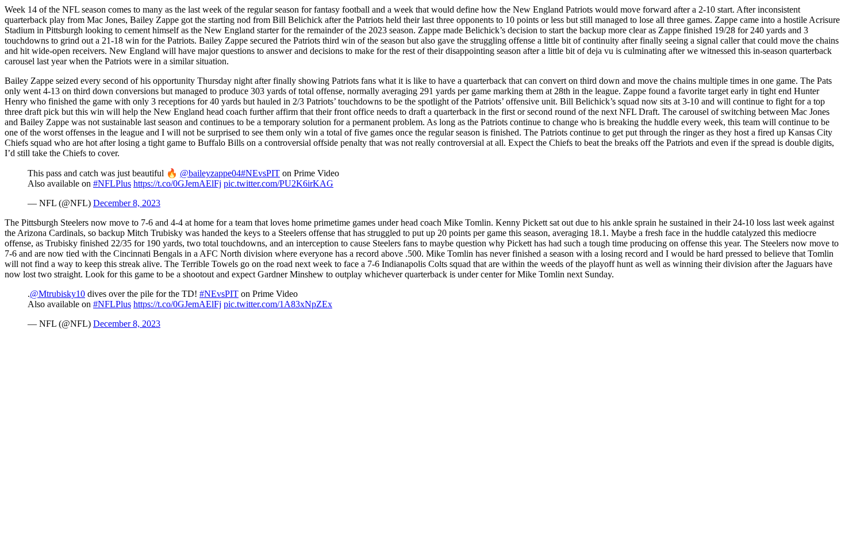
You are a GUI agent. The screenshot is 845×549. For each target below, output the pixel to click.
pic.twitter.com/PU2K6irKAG (278, 183)
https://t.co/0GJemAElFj (177, 183)
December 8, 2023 (126, 203)
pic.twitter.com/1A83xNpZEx (278, 304)
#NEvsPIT (260, 173)
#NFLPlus (112, 183)
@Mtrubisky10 (57, 294)
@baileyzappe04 (210, 173)
